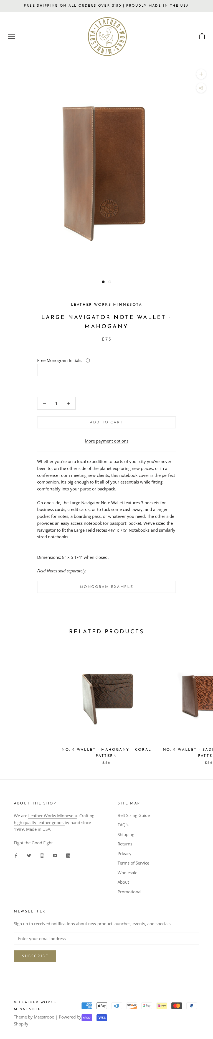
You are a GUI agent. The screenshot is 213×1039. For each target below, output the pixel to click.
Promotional (129, 891)
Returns (125, 844)
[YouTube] (55, 855)
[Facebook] (16, 855)
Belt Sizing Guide (134, 815)
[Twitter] (29, 855)
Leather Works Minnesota (52, 815)
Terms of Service (133, 863)
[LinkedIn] (68, 855)
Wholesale (127, 872)
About (123, 882)
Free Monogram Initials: (60, 360)
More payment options (106, 441)
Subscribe (35, 956)
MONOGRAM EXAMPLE (106, 587)
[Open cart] (202, 36)
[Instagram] (42, 855)
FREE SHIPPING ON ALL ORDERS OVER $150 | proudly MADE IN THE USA (106, 5)
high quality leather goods (39, 822)
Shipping (126, 834)
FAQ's (123, 824)
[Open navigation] (11, 36)
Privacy (124, 853)
